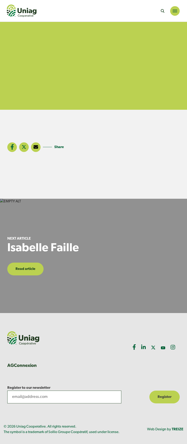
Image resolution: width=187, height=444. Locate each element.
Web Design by (165, 429)
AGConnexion (22, 365)
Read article (25, 269)
